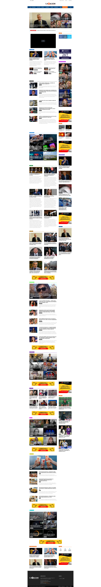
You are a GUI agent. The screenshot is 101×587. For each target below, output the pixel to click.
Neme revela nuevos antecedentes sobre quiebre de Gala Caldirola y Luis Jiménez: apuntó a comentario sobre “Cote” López (47, 311)
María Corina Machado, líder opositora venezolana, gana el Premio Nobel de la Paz (36, 442)
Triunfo (52, 7)
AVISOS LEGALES (65, 7)
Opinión (42, 7)
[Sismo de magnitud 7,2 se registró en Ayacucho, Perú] (56, 16)
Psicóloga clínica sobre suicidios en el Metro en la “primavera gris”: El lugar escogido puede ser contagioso (50, 376)
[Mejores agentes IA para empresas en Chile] (50, 138)
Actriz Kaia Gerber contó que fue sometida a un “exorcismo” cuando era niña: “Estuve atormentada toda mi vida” (47, 337)
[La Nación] (50, 4)
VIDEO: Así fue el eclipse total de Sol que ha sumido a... (68, 130)
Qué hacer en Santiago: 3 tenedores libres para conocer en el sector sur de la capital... (48, 472)
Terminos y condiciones (61, 586)
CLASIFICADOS (70, 0)
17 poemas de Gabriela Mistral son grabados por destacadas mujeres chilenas (36, 433)
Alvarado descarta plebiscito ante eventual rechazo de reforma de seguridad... (35, 258)
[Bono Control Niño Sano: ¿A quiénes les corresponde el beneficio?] (33, 85)
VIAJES (61, 7)
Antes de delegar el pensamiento (48, 217)
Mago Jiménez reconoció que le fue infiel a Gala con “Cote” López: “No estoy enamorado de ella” (48, 319)
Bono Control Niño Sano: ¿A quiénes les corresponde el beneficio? (47, 83)
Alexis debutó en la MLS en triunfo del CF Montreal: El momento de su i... (64, 450)
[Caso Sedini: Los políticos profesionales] (50, 192)
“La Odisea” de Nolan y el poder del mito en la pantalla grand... (52, 397)
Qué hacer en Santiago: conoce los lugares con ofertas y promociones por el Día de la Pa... (47, 488)
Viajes (31, 468)
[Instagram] (31, 0)
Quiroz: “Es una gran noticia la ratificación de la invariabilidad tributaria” (47, 117)
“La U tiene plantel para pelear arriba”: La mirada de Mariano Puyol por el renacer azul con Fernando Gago (50, 367)
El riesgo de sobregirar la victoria (34, 175)
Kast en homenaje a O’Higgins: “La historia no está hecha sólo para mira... (50, 243)
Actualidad (33, 7)
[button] (71, 7)
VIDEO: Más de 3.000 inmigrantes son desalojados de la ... (63, 208)
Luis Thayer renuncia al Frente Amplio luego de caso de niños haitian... (65, 239)
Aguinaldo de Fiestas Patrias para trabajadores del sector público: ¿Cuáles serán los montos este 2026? (47, 108)
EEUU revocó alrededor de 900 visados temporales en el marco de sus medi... (50, 567)
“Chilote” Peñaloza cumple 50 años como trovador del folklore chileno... (42, 407)
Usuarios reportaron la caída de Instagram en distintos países (50, 148)
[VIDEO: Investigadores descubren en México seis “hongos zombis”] (62, 127)
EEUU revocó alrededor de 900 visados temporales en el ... (38, 69)
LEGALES (66, 0)
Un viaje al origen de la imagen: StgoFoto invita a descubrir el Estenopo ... (33, 407)
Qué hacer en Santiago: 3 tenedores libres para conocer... (52, 69)
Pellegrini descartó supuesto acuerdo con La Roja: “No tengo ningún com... (65, 408)
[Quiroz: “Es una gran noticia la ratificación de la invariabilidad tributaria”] (33, 119)
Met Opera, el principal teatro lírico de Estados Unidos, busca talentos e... (52, 407)
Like (60, 548)
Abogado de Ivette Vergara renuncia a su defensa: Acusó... (38, 72)
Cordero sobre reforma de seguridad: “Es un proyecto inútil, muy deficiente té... (34, 272)
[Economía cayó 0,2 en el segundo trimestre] (33, 103)
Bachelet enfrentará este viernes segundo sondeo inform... (34, 59)
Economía (47, 7)
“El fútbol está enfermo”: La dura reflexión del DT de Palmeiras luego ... (64, 422)
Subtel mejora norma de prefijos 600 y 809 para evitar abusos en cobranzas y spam (35, 157)
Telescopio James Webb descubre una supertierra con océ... (69, 138)
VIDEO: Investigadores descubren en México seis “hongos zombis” (35, 517)
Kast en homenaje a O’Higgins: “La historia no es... (52, 72)
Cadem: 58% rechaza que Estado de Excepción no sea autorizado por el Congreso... (50, 272)
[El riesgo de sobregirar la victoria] (35, 170)
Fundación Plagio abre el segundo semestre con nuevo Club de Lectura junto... (33, 397)
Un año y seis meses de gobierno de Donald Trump (35, 196)
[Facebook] (30, 0)
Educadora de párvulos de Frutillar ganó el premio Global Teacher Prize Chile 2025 (50, 433)
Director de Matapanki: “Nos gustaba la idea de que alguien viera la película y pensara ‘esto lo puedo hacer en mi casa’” (36, 367)
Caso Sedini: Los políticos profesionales (49, 196)
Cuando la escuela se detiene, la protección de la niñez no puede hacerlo (35, 218)
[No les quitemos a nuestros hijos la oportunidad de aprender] (50, 170)
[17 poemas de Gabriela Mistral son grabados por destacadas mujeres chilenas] (36, 432)
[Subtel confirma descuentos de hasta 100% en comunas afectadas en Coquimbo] (36, 138)
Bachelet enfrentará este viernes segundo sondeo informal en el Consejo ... (34, 556)
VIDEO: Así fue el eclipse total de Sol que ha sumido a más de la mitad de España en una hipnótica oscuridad (36, 534)
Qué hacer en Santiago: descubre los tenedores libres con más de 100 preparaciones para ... (46, 480)
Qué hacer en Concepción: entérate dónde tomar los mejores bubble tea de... (49, 556)
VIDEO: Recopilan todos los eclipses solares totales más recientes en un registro (49, 535)
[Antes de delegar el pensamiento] (50, 213)
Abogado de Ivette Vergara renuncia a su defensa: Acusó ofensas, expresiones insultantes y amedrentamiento (43, 295)
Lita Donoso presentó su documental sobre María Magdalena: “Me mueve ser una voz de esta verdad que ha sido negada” (36, 376)
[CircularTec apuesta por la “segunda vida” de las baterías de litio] (50, 156)
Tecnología (31, 150)
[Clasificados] (65, 116)
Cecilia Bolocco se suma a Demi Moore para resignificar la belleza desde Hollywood (50, 425)
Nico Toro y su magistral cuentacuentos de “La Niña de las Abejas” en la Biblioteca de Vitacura (36, 359)
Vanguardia (56, 7)
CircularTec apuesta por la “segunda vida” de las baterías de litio (50, 157)
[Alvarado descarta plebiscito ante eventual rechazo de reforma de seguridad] (66, 16)
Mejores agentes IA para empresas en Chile (48, 140)
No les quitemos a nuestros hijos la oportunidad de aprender (49, 175)
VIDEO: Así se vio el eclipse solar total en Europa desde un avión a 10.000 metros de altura (36, 526)
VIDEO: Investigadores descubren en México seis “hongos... (62, 130)
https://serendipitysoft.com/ (42, 586)
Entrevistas (31, 378)
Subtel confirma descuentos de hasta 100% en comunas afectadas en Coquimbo (35, 140)
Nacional (35, 73)
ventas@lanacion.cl (46, 582)
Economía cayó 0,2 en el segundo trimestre (47, 100)
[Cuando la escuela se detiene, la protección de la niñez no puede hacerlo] (35, 213)
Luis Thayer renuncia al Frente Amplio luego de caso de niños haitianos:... (35, 567)
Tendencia (60, 136)
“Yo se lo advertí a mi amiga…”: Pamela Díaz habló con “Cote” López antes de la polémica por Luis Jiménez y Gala (47, 301)
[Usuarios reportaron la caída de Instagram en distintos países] (50, 147)
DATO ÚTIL (38, 7)
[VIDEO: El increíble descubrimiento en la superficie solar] (62, 134)
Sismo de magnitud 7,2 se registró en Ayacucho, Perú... (46, 30)
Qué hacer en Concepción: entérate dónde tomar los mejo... (49, 59)
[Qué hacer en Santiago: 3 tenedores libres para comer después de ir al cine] (33, 499)
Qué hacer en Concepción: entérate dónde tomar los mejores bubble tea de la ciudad (41, 467)
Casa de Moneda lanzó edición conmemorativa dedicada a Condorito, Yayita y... (43, 397)
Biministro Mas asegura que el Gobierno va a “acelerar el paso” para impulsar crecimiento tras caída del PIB (48, 91)
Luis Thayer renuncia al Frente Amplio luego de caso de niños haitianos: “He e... (35, 243)
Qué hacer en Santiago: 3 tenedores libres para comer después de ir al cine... (47, 497)
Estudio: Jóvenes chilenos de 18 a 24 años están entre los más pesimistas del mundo (50, 526)
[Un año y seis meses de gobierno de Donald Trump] (35, 192)
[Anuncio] (43, 278)
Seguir (65, 548)
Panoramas (31, 395)
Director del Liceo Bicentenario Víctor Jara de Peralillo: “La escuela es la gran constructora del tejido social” (50, 358)
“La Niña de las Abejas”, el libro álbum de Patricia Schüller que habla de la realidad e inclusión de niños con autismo (50, 442)
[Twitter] (32, 0)
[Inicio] (30, 7)
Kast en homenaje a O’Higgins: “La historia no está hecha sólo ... (65, 253)
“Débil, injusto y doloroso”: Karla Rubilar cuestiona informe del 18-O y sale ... (49, 258)
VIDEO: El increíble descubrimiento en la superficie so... (61, 138)
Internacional (60, 179)
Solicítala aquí (47, 583)
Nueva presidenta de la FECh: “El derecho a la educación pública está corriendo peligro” (35, 424)
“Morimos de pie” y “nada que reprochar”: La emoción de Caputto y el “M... (64, 436)
